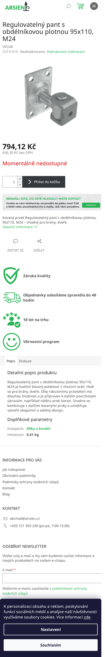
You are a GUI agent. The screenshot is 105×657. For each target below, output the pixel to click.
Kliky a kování (38, 428)
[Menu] (94, 6)
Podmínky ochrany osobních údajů (30, 482)
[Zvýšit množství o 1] (19, 179)
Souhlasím (50, 645)
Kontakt (8, 488)
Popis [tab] (11, 361)
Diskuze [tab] (25, 361)
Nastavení (51, 629)
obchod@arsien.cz (25, 518)
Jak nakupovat (13, 469)
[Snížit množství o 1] (19, 184)
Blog (6, 494)
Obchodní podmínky (19, 475)
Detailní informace (17, 227)
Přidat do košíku (47, 181)
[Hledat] (68, 6)
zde (87, 617)
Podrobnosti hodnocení (66, 51)
